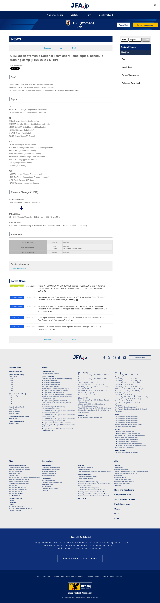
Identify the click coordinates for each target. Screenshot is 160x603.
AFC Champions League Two (51, 385)
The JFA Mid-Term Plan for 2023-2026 (125, 473)
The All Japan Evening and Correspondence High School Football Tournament (93, 388)
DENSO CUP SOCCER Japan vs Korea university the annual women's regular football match (58, 420)
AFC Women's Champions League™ (126, 407)
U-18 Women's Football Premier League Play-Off (129, 389)
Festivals (11, 505)
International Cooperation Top (88, 482)
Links (116, 518)
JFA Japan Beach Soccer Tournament (126, 452)
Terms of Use (58, 576)
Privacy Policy (108, 576)
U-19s (11, 383)
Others (117, 508)
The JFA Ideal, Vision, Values (80, 558)
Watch (74, 15)
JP (155, 5)
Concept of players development (19, 467)
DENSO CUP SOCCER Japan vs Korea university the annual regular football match (58, 412)
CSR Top (81, 465)
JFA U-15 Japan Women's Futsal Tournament (128, 443)
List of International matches (50, 373)
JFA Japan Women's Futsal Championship (127, 433)
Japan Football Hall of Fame (122, 479)
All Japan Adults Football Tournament (53, 393)
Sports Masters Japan (49, 399)
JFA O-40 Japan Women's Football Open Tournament (131, 381)
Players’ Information (130, 75)
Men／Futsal (13, 409)
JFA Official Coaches (48, 481)
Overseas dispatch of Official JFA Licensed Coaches (94, 484)
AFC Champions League (49, 381)
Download (45, 491)
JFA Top (117, 465)
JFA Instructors (46, 487)
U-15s (11, 391)
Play (88, 15)
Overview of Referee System (51, 467)
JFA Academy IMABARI (16, 493)
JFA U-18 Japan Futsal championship (126, 439)
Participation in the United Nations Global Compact (93, 496)
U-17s (11, 387)
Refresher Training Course (50, 489)
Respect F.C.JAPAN (15, 511)
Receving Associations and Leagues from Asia (92, 494)
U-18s (11, 385)
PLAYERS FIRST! (14, 495)
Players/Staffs (123, 25)
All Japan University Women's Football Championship (131, 383)
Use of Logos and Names (122, 483)
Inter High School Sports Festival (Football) (91, 385)
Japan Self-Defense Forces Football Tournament (57, 397)
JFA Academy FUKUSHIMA (17, 487)
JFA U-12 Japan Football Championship (90, 417)
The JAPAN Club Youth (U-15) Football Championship (94, 408)
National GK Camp (14, 473)
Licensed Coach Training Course (52, 483)
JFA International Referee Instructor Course (91, 490)
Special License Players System (18, 481)
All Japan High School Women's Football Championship (131, 397)
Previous (47, 48)
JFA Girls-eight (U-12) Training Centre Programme (24, 477)
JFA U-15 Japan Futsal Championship (126, 441)
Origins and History (120, 477)
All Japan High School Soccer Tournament (91, 383)
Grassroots (12, 503)
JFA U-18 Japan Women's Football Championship (130, 387)
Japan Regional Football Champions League (55, 389)
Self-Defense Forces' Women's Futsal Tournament (130, 435)
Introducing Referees (48, 475)
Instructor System (47, 485)
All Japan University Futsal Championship (127, 437)
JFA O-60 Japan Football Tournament (126, 420)
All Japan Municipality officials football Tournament (57, 395)
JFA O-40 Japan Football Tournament (126, 416)
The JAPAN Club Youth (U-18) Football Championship (94, 391)
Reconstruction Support (85, 467)
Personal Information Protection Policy (82, 576)
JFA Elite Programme (15, 471)
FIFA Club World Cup (48, 431)
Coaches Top (46, 479)
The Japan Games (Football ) (87, 393)
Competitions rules (122, 494)
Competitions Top (48, 371)
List (61, 48)
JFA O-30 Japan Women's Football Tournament (129, 379)
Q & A (117, 513)
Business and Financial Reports (124, 481)
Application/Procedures (124, 499)
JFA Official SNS (139, 357)
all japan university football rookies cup (53, 407)
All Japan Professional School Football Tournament (57, 429)
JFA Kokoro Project (84, 469)
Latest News (127, 67)
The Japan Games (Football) (51, 387)
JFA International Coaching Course (89, 488)
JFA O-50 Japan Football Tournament (126, 418)
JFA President (118, 467)
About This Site (43, 576)
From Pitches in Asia (84, 486)
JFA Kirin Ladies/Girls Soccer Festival (20, 509)
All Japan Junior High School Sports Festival (91, 404)
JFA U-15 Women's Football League (125, 395)
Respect (11, 501)
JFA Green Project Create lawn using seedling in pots (94, 471)
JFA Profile (117, 485)
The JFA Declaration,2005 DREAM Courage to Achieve (131, 471)
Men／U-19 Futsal (14, 411)
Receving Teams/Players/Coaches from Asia (92, 492)
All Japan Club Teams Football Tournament (55, 391)
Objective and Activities (121, 469)
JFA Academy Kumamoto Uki (18, 489)
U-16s (11, 389)
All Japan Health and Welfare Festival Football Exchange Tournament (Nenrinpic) (128, 425)
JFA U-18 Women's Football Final (125, 385)
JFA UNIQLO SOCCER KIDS (18, 507)
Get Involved (106, 15)
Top (123, 59)
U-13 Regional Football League (87, 406)
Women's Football (84, 499)
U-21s (11, 381)
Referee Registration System (51, 469)
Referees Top (46, 465)
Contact (119, 576)
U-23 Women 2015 (19, 268)
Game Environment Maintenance (19, 483)
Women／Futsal (14, 413)
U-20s (11, 398)
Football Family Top (15, 499)
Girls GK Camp (13, 475)
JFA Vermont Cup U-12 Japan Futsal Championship (130, 445)
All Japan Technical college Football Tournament (56, 423)
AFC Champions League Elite (51, 383)
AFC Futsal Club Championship (124, 447)
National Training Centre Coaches (19, 479)
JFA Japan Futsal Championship (124, 431)
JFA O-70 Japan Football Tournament (126, 422)
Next (74, 48)
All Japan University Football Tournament (54, 401)
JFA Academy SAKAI (15, 491)
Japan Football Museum (85, 479)
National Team (55, 15)
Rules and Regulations (124, 489)
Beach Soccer (13, 418)
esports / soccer (14, 424)
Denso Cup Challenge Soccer (51, 409)
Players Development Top (17, 465)
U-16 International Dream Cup (87, 395)
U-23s (11, 379)
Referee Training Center (49, 473)
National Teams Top (15, 371)
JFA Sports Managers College (87, 477)
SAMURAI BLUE (14, 377)
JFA (116, 461)
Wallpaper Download (131, 83)
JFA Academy (13, 485)
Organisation (118, 475)
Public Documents (122, 504)
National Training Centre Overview (19, 469)
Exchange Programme (49, 471)
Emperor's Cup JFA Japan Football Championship (57, 379)
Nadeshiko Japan (14, 396)
